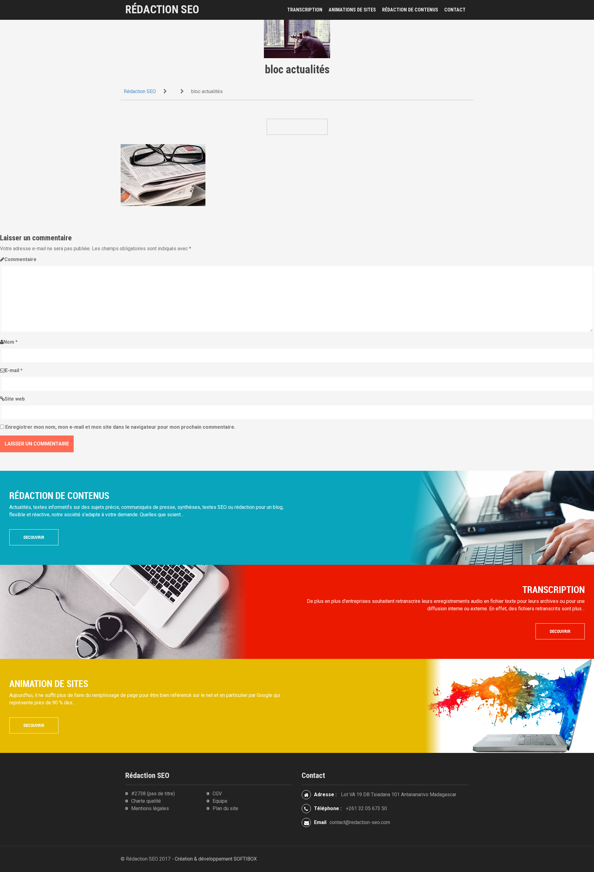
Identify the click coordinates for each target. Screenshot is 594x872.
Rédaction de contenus (410, 10)
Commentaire (20, 259)
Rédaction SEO (162, 10)
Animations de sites (352, 10)
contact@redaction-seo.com (359, 822)
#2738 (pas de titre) (153, 794)
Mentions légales (150, 808)
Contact (455, 10)
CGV (217, 794)
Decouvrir (34, 537)
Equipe (220, 801)
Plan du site (225, 808)
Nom (10, 342)
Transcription (304, 10)
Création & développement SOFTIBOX (216, 859)
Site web (15, 399)
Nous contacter (297, 127)
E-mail (14, 370)
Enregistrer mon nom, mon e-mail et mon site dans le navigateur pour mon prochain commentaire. (120, 427)
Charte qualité (146, 801)
